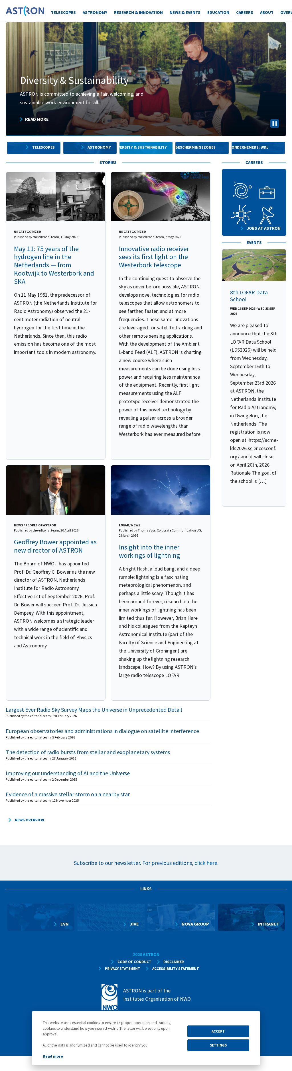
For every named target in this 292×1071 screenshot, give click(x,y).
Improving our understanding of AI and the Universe (68, 773)
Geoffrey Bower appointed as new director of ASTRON (55, 546)
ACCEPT (218, 1031)
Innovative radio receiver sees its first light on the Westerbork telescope (154, 257)
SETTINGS (218, 1045)
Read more (53, 1056)
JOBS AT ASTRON (264, 228)
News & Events (185, 12)
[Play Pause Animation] (275, 125)
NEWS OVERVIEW (29, 819)
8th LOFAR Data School (249, 296)
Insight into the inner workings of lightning (149, 551)
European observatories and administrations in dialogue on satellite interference (102, 730)
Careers (244, 12)
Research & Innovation (138, 12)
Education (218, 12)
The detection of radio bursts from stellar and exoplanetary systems (88, 752)
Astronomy (95, 12)
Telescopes (63, 12)
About (266, 12)
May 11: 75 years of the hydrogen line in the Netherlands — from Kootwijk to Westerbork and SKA (54, 265)
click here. (206, 862)
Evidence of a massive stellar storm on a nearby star (68, 794)
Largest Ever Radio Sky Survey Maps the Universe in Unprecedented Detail (94, 709)
